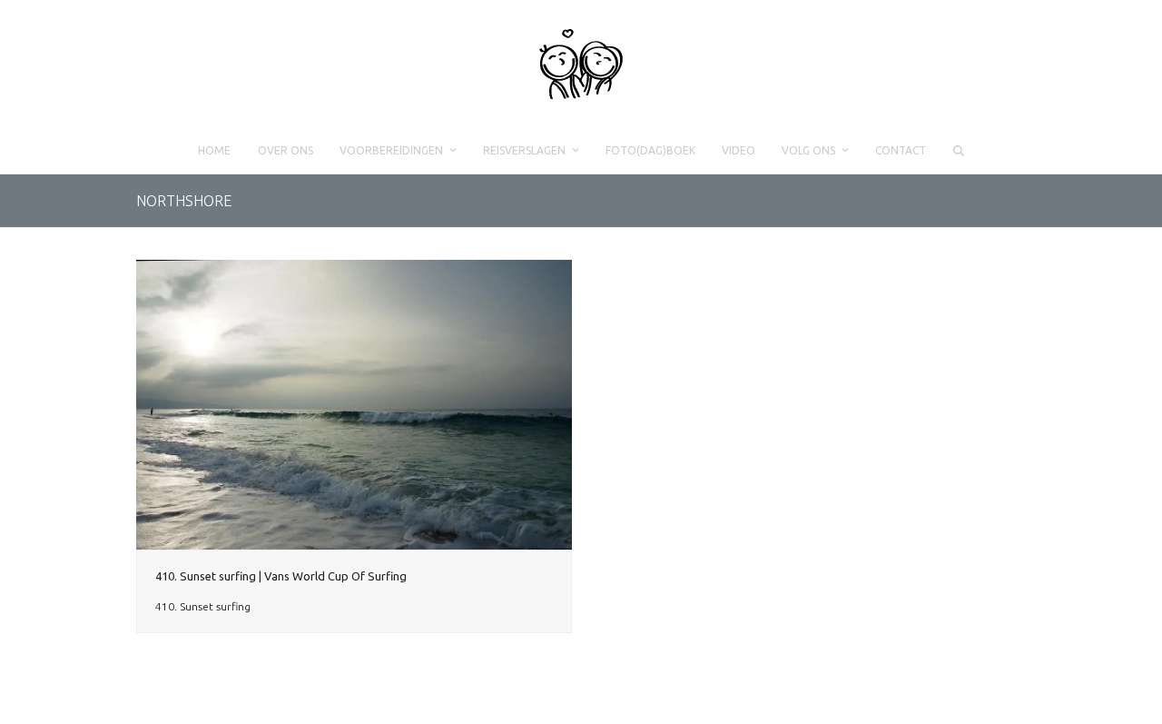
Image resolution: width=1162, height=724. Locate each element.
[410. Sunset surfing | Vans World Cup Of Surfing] (354, 404)
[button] (958, 151)
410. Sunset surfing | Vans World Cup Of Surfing (281, 576)
